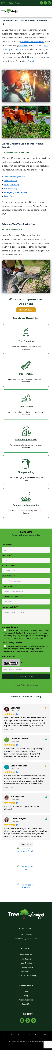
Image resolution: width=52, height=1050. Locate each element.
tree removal (20, 49)
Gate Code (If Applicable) (12, 596)
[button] (48, 11)
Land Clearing (10, 188)
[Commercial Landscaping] (26, 496)
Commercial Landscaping (26, 505)
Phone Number (9, 565)
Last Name (7, 555)
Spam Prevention (10, 660)
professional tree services (32, 41)
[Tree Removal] (26, 365)
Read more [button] (8, 729)
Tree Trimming (26, 341)
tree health (23, 45)
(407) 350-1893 (7, 3)
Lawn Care (9, 196)
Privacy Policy (20, 685)
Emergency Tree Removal (15, 192)
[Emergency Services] (26, 431)
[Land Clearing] (26, 398)
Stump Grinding (11, 184)
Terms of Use (32, 685)
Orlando (31, 61)
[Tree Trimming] (26, 332)
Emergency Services (26, 439)
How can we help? (10, 607)
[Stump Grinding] (26, 464)
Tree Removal (10, 180)
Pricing (17, 3)
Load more (26, 844)
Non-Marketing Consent (25, 647)
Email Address (8, 576)
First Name (7, 545)
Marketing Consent (25, 632)
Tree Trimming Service (14, 176)
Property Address (10, 586)
